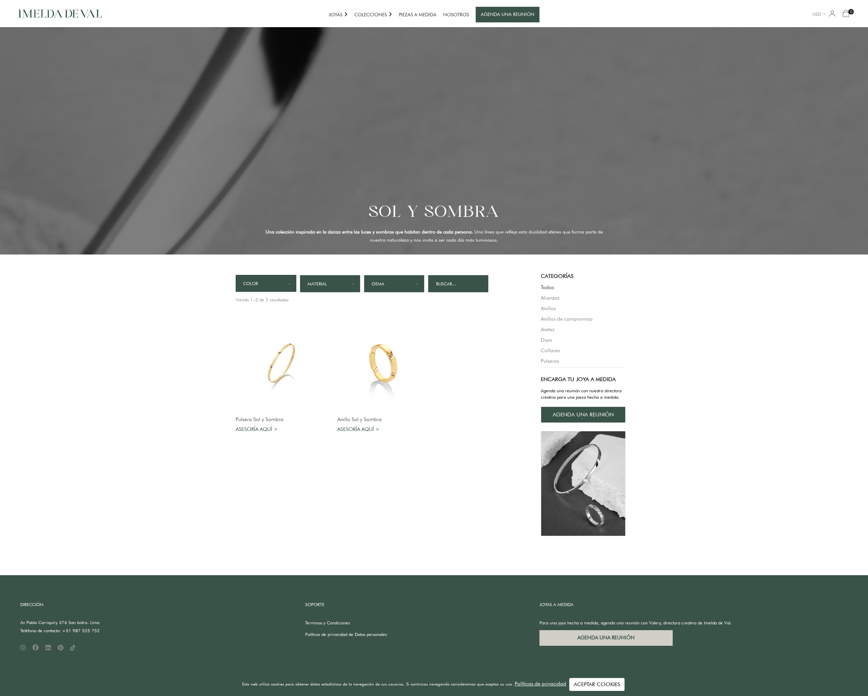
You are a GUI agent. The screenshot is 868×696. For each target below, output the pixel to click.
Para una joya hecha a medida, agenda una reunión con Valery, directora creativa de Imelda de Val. (635, 622)
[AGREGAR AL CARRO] (281, 363)
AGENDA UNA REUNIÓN (507, 14)
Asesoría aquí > (257, 429)
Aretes (547, 329)
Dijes (546, 340)
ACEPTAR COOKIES (597, 684)
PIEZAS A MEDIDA (417, 14)
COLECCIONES (370, 14)
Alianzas (550, 298)
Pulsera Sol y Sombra (259, 419)
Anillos (548, 308)
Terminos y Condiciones (327, 622)
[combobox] (820, 13)
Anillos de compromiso (567, 319)
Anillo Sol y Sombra (359, 419)
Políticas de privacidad (540, 684)
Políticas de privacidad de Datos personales (346, 634)
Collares (550, 350)
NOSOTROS (456, 14)
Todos (547, 287)
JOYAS (335, 14)
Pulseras (550, 361)
